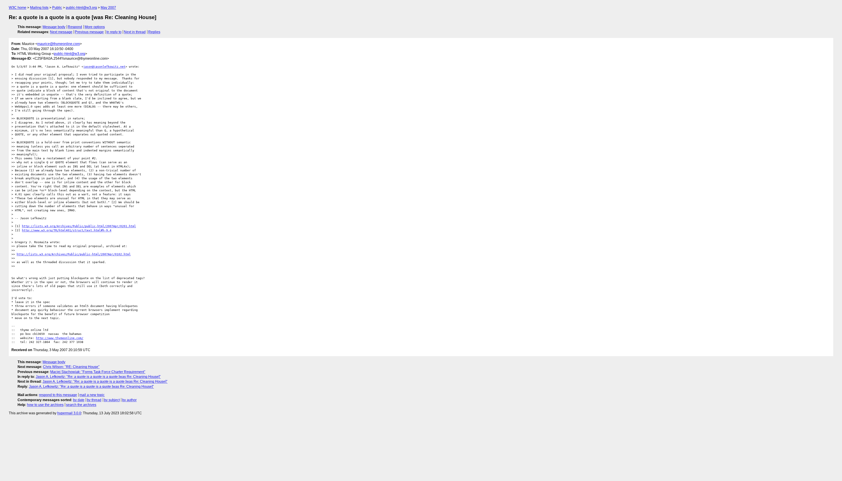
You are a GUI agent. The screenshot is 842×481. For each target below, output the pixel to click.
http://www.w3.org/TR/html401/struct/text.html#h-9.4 (66, 230)
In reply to (113, 32)
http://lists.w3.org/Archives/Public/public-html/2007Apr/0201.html (79, 226)
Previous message (89, 32)
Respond (75, 27)
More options (95, 27)
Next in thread (135, 32)
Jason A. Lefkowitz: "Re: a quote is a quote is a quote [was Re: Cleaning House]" (98, 377)
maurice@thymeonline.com (58, 44)
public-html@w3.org (81, 7)
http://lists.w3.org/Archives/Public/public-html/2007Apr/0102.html (74, 254)
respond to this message (58, 395)
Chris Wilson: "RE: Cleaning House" (71, 367)
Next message (61, 32)
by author (129, 400)
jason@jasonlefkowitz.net (104, 66)
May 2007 (108, 7)
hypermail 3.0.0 (69, 413)
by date (78, 400)
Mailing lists (39, 7)
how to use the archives (45, 405)
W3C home (17, 7)
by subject (112, 400)
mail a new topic (92, 395)
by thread (94, 400)
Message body (54, 27)
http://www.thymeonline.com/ (59, 338)
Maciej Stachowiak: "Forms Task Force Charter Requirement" (97, 372)
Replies (154, 32)
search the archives (81, 405)
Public (57, 7)
